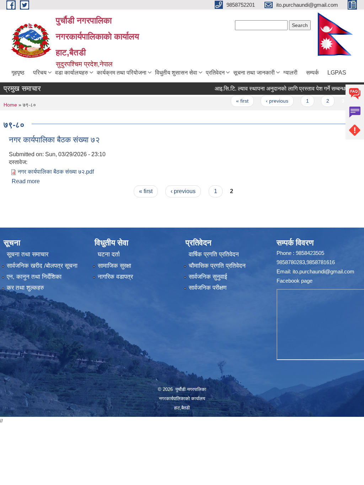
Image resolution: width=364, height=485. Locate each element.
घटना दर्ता (109, 254)
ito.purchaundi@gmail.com (323, 271)
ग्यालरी (290, 73)
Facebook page (294, 281)
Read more (26, 181)
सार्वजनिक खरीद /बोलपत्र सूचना (42, 265)
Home (10, 105)
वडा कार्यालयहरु (71, 73)
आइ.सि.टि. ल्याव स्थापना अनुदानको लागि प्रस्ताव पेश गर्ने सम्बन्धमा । (276, 89)
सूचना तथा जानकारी (254, 73)
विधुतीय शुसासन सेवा (176, 73)
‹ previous (268, 101)
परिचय (40, 73)
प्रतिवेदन (215, 73)
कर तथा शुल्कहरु (25, 287)
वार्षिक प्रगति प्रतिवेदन (214, 254)
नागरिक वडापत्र (115, 276)
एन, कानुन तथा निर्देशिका (34, 276)
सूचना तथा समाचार (27, 254)
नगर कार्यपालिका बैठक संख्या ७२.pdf (56, 172)
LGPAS (336, 73)
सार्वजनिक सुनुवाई (208, 276)
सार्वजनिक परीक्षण (207, 287)
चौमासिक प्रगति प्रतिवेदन (217, 265)
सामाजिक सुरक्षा (114, 265)
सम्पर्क (312, 73)
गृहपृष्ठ (18, 73)
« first (233, 101)
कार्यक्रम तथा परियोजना (121, 73)
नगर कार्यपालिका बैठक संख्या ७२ (54, 139)
